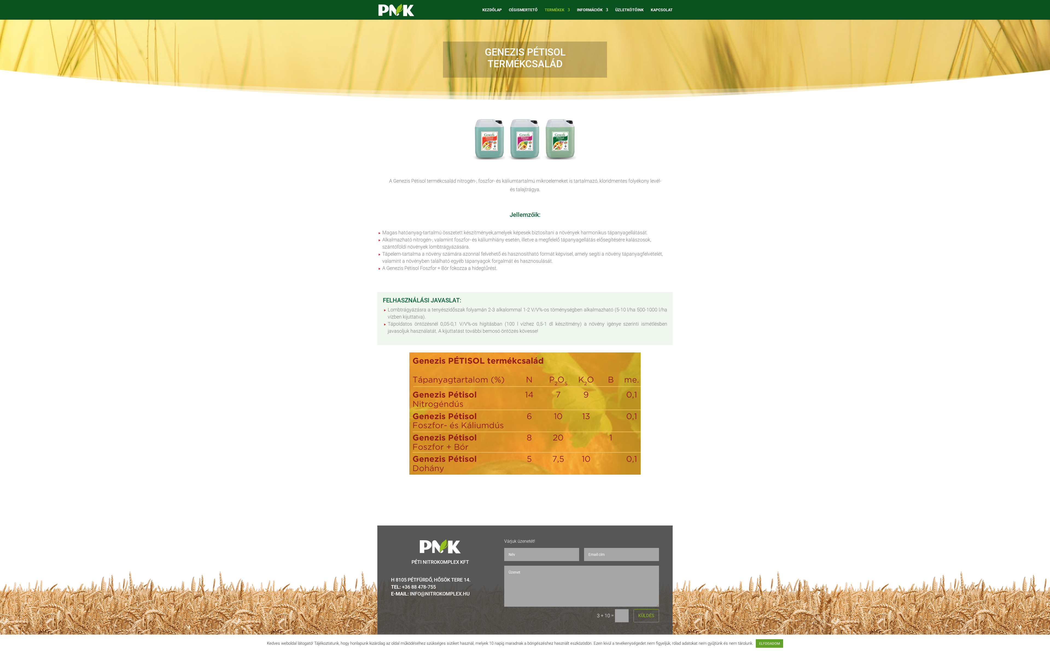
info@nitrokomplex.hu (440, 594)
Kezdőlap (492, 10)
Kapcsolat (662, 10)
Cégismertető (523, 10)
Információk (590, 10)
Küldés (646, 615)
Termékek (554, 10)
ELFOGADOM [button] (769, 643)
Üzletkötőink (629, 10)
